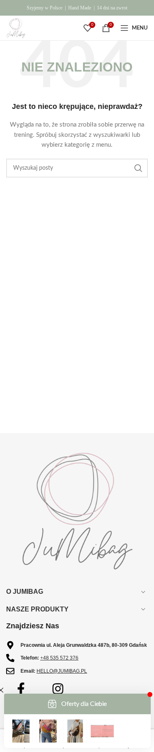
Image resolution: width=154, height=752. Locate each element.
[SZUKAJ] (138, 168)
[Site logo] (16, 28)
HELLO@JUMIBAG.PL (62, 671)
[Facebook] (21, 689)
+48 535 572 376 (59, 658)
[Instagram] (58, 689)
